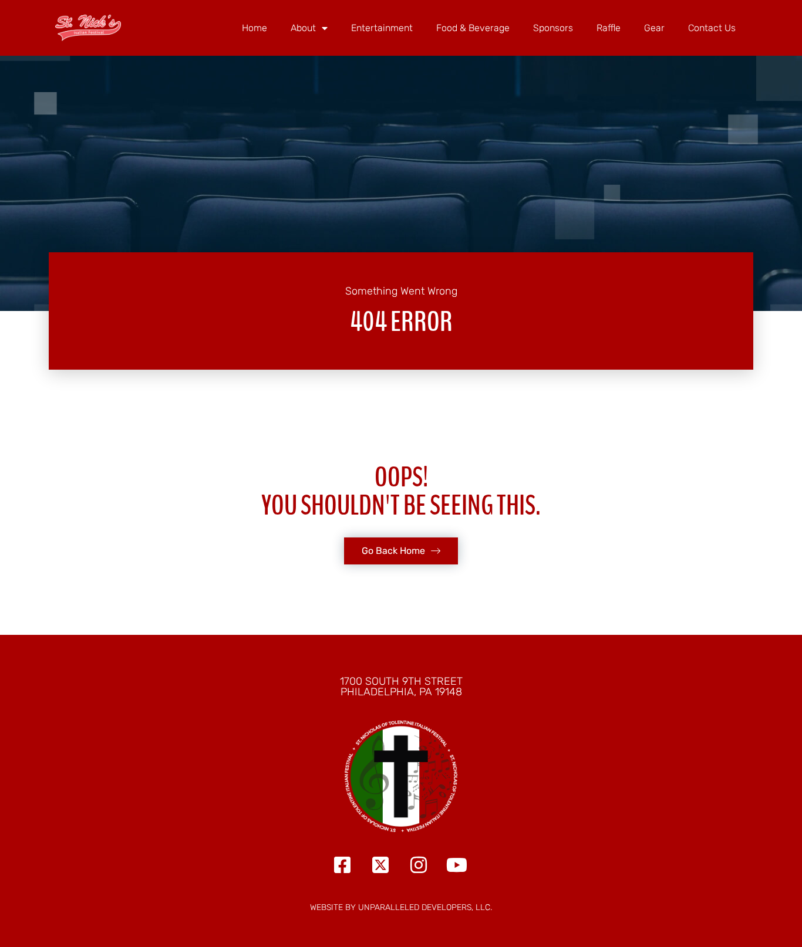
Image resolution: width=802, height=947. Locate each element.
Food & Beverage (473, 27)
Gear (654, 27)
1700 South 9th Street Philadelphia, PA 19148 (401, 686)
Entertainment (382, 27)
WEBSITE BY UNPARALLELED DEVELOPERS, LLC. (401, 907)
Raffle (609, 27)
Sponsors (553, 27)
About (303, 27)
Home (254, 27)
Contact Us (712, 27)
